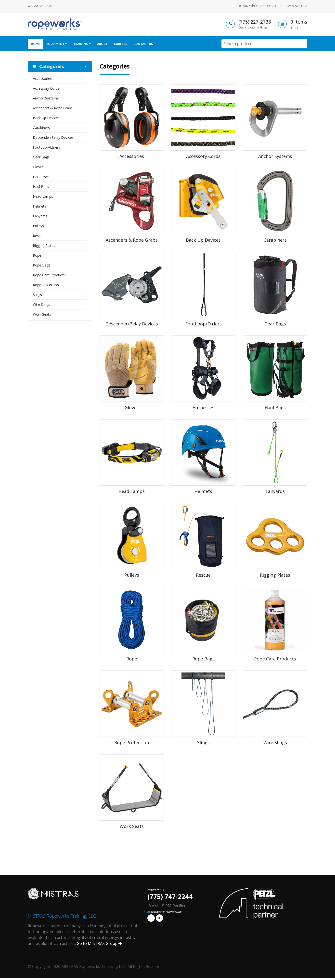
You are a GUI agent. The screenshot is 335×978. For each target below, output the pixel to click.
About (102, 44)
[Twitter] (159, 918)
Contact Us (143, 44)
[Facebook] (151, 918)
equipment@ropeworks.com (166, 911)
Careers (120, 44)
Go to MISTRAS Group (97, 943)
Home (35, 44)
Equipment (55, 44)
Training (81, 44)
